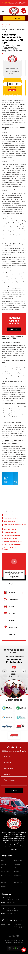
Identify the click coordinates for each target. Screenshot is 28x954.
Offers (16, 868)
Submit (14, 790)
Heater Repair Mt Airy (10, 538)
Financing (3, 868)
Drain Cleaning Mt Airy (10, 529)
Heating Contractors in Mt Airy (13, 541)
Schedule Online (14, 18)
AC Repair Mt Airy (9, 515)
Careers (16, 871)
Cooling (16, 879)
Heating (3, 882)
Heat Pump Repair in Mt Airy (12, 535)
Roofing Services (5, 875)
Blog (2, 860)
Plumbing (3, 886)
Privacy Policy (18, 860)
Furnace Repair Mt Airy (10, 532)
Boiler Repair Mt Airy (10, 521)
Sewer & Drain (18, 882)
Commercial (17, 875)
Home (3, 25)
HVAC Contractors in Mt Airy (12, 544)
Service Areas (5, 871)
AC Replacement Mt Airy (11, 518)
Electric (3, 879)
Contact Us (17, 864)
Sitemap (3, 864)
